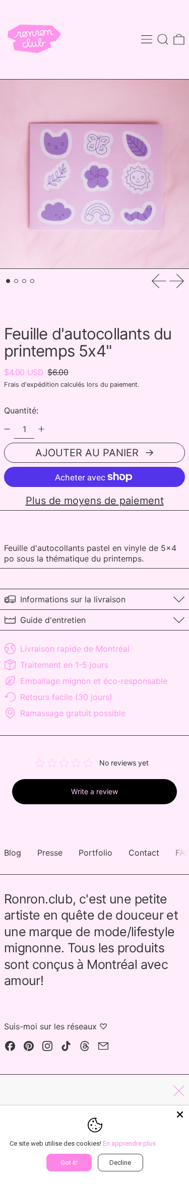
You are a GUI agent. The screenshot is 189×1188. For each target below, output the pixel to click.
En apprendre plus (129, 1143)
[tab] (8, 281)
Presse (49, 853)
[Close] (180, 1114)
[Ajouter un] (41, 429)
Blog (12, 853)
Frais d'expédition (31, 384)
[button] (163, 39)
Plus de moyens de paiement (95, 500)
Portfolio (95, 853)
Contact (144, 853)
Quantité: (21, 410)
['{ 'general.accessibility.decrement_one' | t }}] (7, 429)
